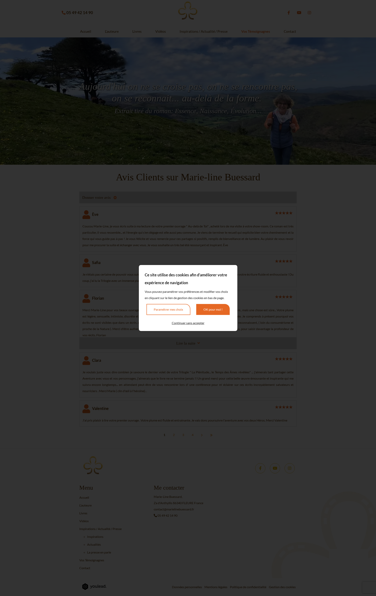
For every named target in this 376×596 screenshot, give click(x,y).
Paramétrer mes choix (168, 309)
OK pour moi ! (212, 309)
